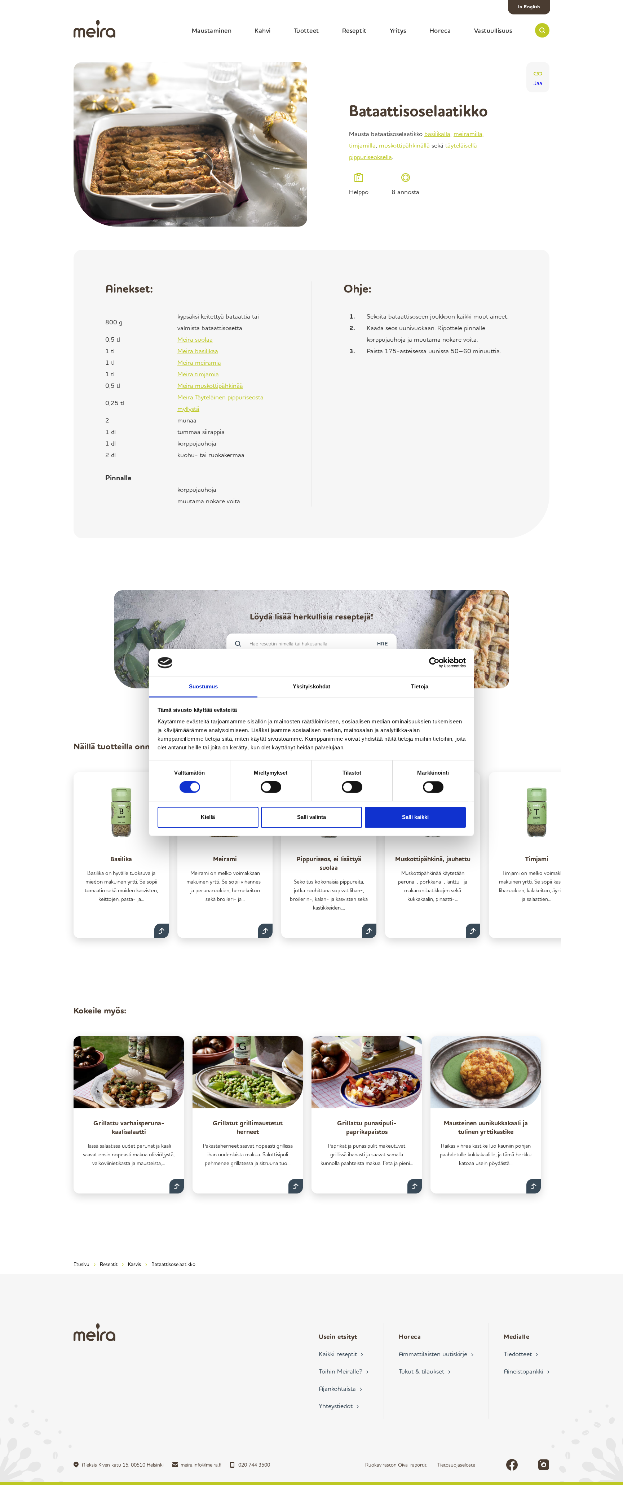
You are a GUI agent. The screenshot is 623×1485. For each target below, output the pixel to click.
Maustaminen (212, 30)
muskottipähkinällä (404, 145)
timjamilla (362, 145)
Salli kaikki (415, 817)
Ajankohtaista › (340, 1388)
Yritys (398, 30)
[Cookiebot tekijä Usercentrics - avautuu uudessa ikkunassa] (434, 662)
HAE (382, 643)
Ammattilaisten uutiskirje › (436, 1354)
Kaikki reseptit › (341, 1354)
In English (529, 6)
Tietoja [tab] (419, 686)
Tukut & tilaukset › (424, 1371)
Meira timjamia (198, 374)
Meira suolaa (195, 339)
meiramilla (468, 133)
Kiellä (208, 817)
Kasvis (134, 1264)
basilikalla (437, 133)
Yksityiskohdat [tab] (311, 686)
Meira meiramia (199, 362)
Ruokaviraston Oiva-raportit (396, 1465)
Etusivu (81, 1264)
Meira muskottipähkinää (210, 385)
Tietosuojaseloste (456, 1465)
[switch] (271, 787)
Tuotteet (306, 30)
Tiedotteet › (521, 1354)
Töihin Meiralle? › (343, 1371)
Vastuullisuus (493, 30)
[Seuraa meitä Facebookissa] (512, 1465)
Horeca (440, 30)
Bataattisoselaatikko (173, 1264)
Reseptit (354, 30)
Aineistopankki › (526, 1371)
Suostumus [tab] (203, 686)
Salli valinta (311, 817)
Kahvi (263, 30)
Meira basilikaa (197, 351)
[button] (542, 30)
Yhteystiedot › (339, 1406)
